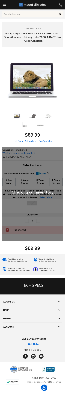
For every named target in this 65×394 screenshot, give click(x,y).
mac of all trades (35, 382)
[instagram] (33, 356)
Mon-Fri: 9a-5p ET (33, 349)
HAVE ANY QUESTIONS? (33, 339)
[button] (44, 388)
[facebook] (25, 356)
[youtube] (41, 356)
